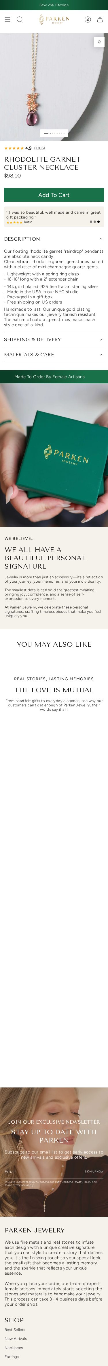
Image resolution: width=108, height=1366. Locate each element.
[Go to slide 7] (61, 133)
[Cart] (100, 19)
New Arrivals (16, 1338)
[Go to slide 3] (52, 133)
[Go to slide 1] (46, 133)
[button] (54, 195)
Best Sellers (15, 1330)
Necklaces (14, 1348)
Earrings (12, 1357)
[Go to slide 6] (59, 133)
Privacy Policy (82, 1181)
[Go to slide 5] (56, 133)
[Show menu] (7, 19)
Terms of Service (15, 1185)
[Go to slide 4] (54, 133)
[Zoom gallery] (99, 42)
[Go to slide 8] (63, 133)
